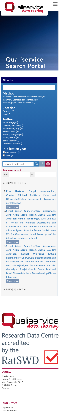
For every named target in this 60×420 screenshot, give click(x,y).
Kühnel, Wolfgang (11, 134)
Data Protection (9, 410)
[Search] (36, 164)
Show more (12, 207)
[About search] (42, 164)
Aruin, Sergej (9, 122)
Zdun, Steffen (9, 140)
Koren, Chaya (9, 131)
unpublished (12, 152)
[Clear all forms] (48, 164)
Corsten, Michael (11, 143)
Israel (5, 114)
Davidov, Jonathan (11, 125)
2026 (9, 155)
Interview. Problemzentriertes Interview (22, 96)
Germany (7, 111)
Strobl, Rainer (9, 137)
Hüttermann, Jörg (11, 128)
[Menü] (56, 4)
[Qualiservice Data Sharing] (24, 7)
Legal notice (7, 407)
